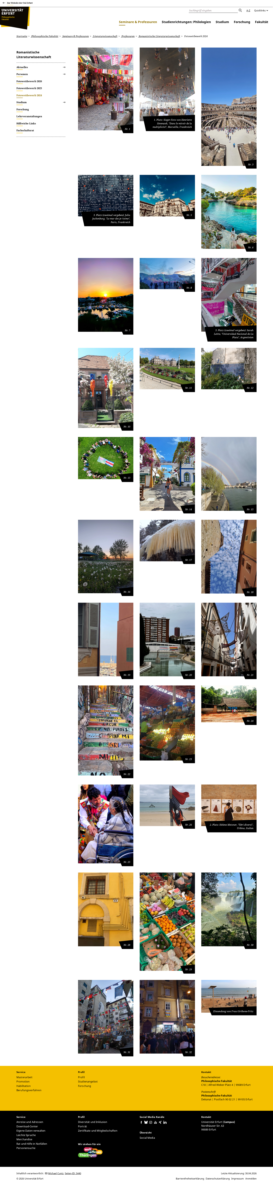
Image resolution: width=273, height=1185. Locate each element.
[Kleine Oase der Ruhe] (229, 212)
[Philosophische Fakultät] (15, 18)
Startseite (21, 36)
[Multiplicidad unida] (105, 458)
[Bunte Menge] (229, 107)
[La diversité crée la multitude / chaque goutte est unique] (167, 540)
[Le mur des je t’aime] (105, 195)
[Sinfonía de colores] (229, 909)
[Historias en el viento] (229, 639)
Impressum (237, 1178)
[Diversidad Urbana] (167, 639)
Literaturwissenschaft (104, 36)
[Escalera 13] (105, 730)
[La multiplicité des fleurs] (167, 368)
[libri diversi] (229, 805)
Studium (222, 22)
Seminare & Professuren (138, 22)
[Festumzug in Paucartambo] (105, 824)
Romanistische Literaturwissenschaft (159, 36)
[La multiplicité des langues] (229, 368)
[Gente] (167, 195)
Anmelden (251, 1178)
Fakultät (261, 22)
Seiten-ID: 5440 (73, 1173)
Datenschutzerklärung (218, 1178)
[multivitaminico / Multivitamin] (167, 922)
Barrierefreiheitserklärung (190, 1178)
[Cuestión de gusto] (167, 723)
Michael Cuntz (56, 1173)
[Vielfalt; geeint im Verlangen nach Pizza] (167, 1017)
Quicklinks (260, 10)
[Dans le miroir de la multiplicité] (167, 84)
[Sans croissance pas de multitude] (105, 556)
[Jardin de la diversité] (105, 388)
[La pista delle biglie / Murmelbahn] (105, 909)
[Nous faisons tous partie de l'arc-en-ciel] (229, 474)
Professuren (128, 36)
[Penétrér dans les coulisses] (105, 639)
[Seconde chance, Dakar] (229, 996)
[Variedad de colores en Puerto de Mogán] (167, 474)
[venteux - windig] (167, 805)
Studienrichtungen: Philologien (186, 22)
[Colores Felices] (105, 89)
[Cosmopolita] (105, 1017)
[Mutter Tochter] (229, 703)
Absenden (240, 10)
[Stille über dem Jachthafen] (105, 295)
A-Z (248, 10)
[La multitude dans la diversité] (229, 557)
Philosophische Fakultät (44, 36)
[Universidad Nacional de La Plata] (229, 295)
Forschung (242, 22)
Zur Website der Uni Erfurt (20, 3)
